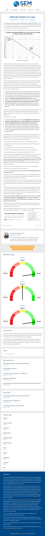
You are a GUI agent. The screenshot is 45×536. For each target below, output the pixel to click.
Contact (37, 9)
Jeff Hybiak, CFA (15, 19)
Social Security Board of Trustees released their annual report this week (21, 23)
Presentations (14, 9)
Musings (5, 418)
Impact (5, 447)
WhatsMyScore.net (22, 197)
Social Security (8, 225)
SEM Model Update (7, 437)
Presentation (6, 457)
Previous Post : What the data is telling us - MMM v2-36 (22, 246)
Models (4, 519)
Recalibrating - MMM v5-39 (9, 378)
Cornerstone (6, 427)
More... (4, 467)
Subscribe (30, 9)
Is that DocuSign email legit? (10, 368)
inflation (5, 452)
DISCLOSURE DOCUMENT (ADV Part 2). (13, 528)
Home (7, 9)
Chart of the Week (18, 339)
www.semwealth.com (17, 499)
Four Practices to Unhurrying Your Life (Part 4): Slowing (16, 395)
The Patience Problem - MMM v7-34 (11, 400)
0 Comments (32, 19)
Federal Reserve (7, 432)
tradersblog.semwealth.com (30, 499)
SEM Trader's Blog (22, 533)
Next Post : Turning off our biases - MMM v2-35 (22, 249)
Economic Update (7, 442)
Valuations (5, 462)
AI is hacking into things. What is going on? (13, 405)
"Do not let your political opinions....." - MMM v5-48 (15, 373)
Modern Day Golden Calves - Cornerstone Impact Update (16, 363)
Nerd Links (23, 9)
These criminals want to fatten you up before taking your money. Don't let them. (22, 383)
